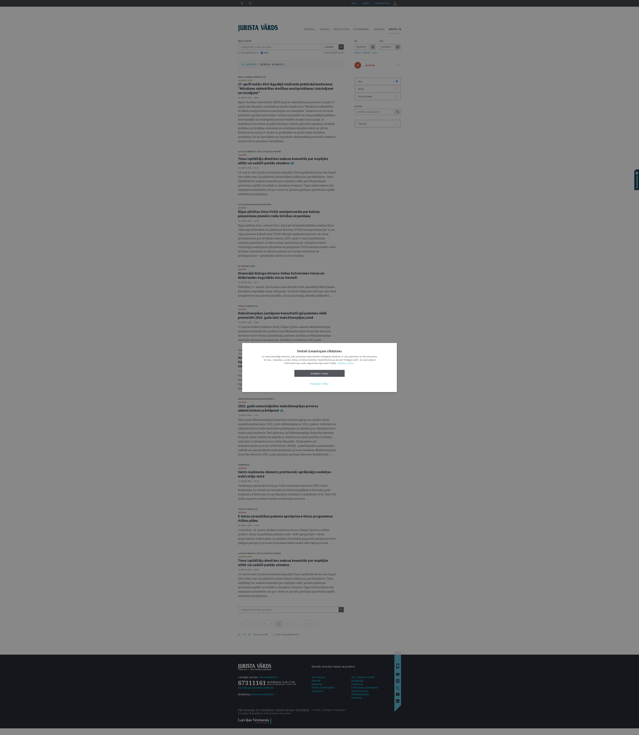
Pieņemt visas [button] (319, 373)
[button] (319, 384)
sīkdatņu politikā (346, 363)
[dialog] (319, 367)
